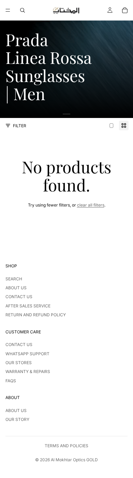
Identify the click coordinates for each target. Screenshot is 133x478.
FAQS (10, 380)
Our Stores (18, 362)
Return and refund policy (35, 314)
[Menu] (8, 10)
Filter (19, 125)
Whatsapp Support (27, 353)
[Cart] (124, 10)
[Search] (22, 10)
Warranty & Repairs (27, 371)
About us (16, 287)
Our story (17, 419)
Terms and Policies (66, 445)
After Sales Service (27, 305)
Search (13, 278)
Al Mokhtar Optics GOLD (74, 459)
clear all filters (90, 205)
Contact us (18, 296)
